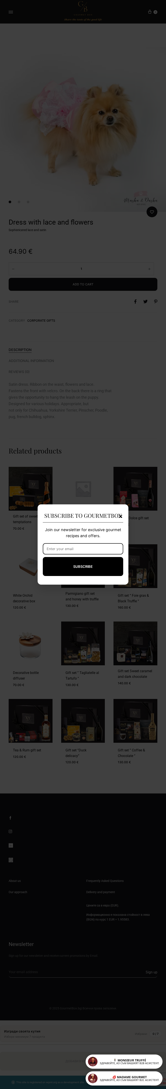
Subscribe (83, 566)
